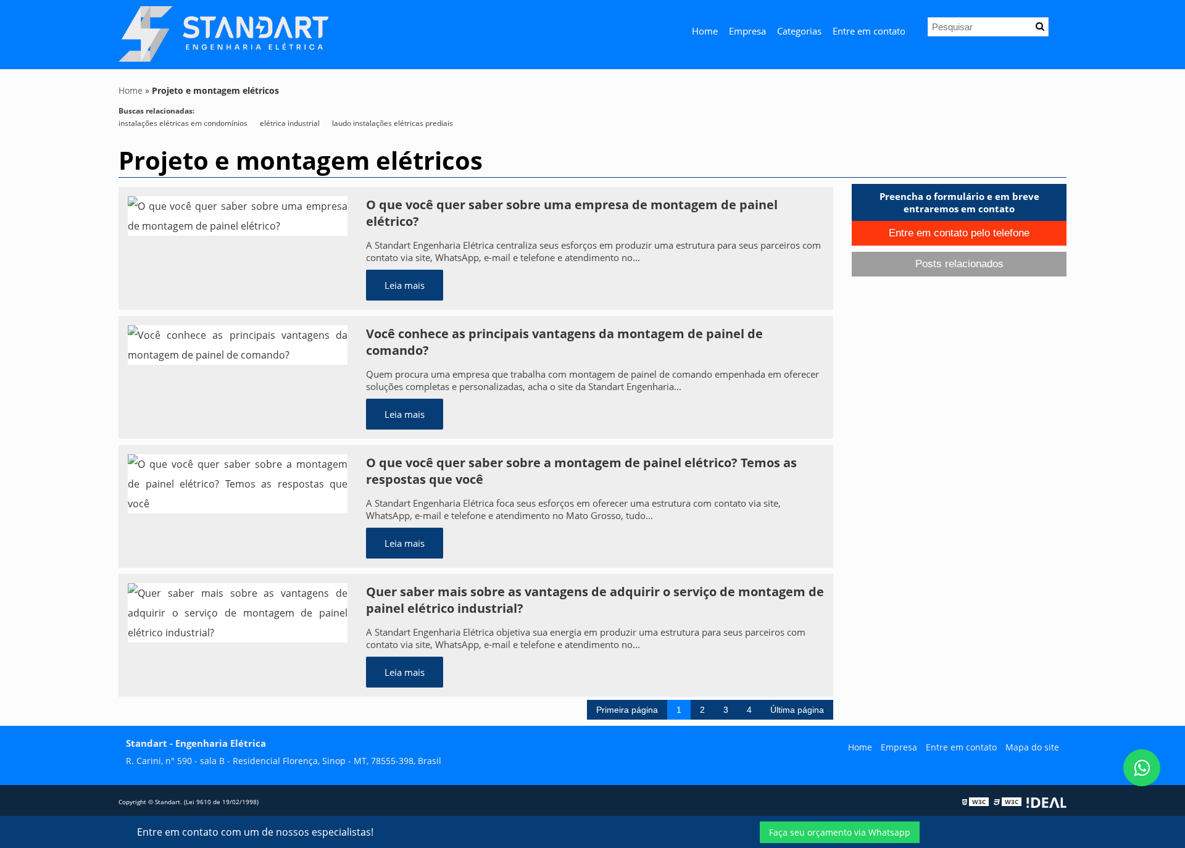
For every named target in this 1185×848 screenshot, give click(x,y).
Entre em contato (869, 31)
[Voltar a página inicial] (223, 33)
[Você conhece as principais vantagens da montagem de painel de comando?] (237, 344)
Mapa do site (1032, 747)
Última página (797, 710)
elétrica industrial (290, 123)
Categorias (799, 31)
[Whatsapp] (1141, 767)
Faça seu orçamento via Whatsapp (839, 832)
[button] (1040, 26)
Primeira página (627, 710)
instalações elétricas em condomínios (182, 123)
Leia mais (405, 285)
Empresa (747, 31)
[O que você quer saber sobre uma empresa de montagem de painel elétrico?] (237, 215)
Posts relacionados (959, 264)
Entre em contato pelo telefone (959, 233)
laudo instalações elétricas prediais (392, 123)
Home (705, 31)
